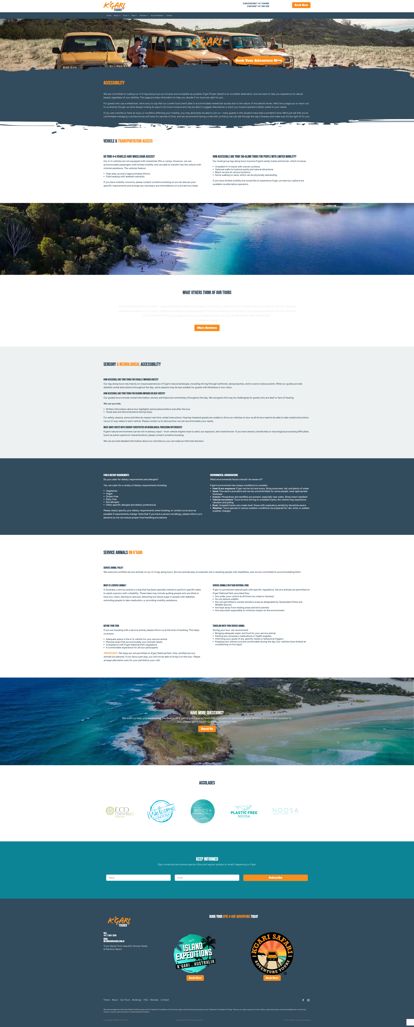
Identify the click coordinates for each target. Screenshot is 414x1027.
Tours (125, 15)
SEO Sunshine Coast (195, 1020)
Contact (169, 15)
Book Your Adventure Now (258, 60)
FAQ (146, 999)
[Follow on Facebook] (303, 1000)
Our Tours (125, 999)
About (116, 15)
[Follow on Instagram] (308, 1000)
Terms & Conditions (303, 1020)
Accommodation (157, 15)
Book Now (301, 5)
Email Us (207, 729)
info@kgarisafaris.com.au (114, 941)
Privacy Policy (289, 1020)
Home (109, 15)
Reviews (143, 15)
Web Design (180, 1020)
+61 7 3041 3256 (263, 6)
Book (133, 15)
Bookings (136, 999)
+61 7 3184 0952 (263, 3)
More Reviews (207, 328)
